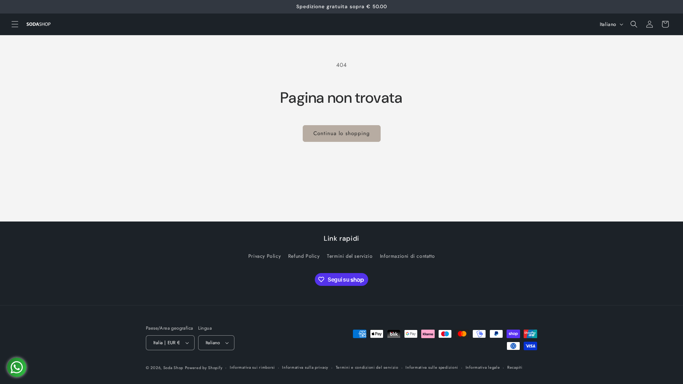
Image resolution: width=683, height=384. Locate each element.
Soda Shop (173, 367)
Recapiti (515, 367)
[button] (15, 24)
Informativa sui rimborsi (252, 367)
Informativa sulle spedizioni (432, 367)
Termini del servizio (349, 256)
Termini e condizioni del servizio (367, 367)
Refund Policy (304, 256)
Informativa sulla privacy (305, 367)
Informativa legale (483, 367)
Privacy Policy (264, 256)
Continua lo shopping (341, 133)
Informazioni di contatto (407, 256)
